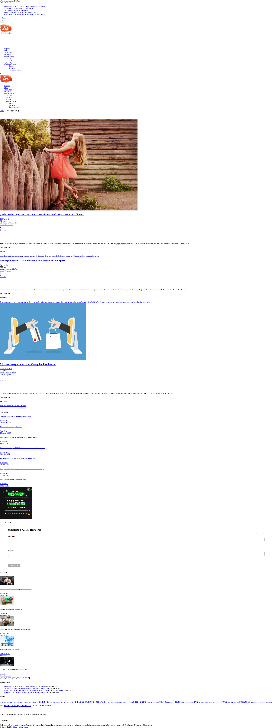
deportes (107, 702)
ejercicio (123, 701)
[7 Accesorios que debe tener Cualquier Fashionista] (43, 360)
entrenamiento (139, 701)
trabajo (34, 706)
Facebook (169, 702)
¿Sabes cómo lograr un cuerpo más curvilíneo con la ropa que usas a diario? (42, 214)
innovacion (202, 702)
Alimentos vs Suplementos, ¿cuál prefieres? (19, 8)
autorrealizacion (13, 302)
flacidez (99, 302)
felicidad (88, 302)
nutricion (254, 702)
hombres (110, 302)
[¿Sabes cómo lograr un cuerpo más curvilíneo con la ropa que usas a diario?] (69, 210)
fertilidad (94, 302)
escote (50, 256)
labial (9, 406)
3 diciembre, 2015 (6, 369)
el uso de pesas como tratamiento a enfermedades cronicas (15, 629)
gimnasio (185, 702)
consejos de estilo (54, 702)
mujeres (122, 302)
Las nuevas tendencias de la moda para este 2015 (20, 12)
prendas (264, 702)
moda (7, 223)
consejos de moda (63, 702)
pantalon (78, 256)
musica (235, 702)
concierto (35, 702)
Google (191, 702)
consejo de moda (19, 256)
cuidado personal (5, 269)
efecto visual (44, 256)
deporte (99, 701)
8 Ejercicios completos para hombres (9, 649)
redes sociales (269, 702)
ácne (1, 302)
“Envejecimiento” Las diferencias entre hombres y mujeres (32, 260)
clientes (25, 702)
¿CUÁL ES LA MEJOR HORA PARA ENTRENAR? (13, 669)
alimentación (9, 702)
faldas (58, 256)
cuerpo (33, 256)
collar (6, 406)
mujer (70, 256)
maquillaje (209, 702)
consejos (28, 256)
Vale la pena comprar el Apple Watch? (17, 10)
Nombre (11, 536)
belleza (16, 702)
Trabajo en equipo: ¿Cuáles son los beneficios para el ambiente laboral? (18, 437)
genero (104, 302)
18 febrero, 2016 (5, 219)
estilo (54, 256)
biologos (22, 302)
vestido (96, 256)
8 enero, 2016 (4, 265)
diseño (38, 256)
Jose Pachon (4, 420)
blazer (2, 406)
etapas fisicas (80, 302)
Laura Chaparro (5, 271)
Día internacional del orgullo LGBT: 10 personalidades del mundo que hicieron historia (22, 448)
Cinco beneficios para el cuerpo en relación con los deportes (24, 14)
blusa (2, 256)
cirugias (41, 302)
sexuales (147, 302)
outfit (73, 256)
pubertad (135, 302)
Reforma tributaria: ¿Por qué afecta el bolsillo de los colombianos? (17, 458)
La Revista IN (5, 654)
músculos (244, 701)
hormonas (116, 302)
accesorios (2, 702)
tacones (23, 406)
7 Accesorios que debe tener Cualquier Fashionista (28, 364)
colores (29, 702)
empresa (130, 702)
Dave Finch (4, 431)
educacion (73, 302)
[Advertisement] (39, 41)
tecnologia (16, 705)
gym (196, 701)
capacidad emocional (32, 302)
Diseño (2, 223)
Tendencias (13, 223)
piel (260, 702)
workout (43, 706)
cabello (20, 702)
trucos (38, 706)
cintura (6, 256)
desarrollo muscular (63, 302)
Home (2, 111)
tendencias (90, 256)
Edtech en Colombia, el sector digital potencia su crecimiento (25, 6)
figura (62, 256)
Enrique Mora (4, 633)
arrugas (5, 302)
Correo (11, 551)
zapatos (48, 706)
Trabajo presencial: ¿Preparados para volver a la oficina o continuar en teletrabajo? (22, 469)
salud (142, 302)
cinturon (11, 256)
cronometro (48, 302)
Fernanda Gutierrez (6, 225)
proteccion (128, 302)
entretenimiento (153, 702)
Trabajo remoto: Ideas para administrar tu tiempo (13, 479)
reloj (82, 256)
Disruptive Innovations (20, 727)
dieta (112, 702)
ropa (85, 256)
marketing (216, 702)
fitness (176, 701)
